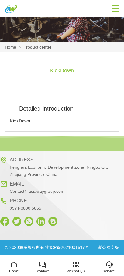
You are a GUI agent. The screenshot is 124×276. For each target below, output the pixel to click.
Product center (37, 47)
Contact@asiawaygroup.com (37, 191)
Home (10, 47)
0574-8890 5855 (25, 208)
